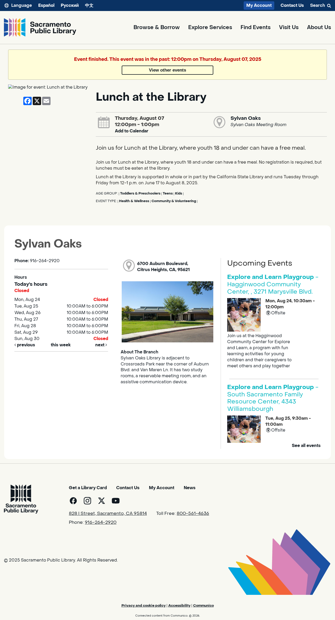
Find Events (256, 27)
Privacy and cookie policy (143, 605)
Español (46, 5)
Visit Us (289, 27)
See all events (306, 445)
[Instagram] (87, 500)
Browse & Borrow (156, 27)
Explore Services (210, 27)
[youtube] (115, 500)
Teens (168, 193)
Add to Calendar (131, 131)
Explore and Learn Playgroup (273, 284)
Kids (178, 193)
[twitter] (101, 500)
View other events (167, 70)
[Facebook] (73, 500)
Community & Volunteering (174, 201)
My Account (259, 5)
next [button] (100, 345)
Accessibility (179, 605)
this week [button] (61, 345)
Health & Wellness (134, 201)
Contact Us (292, 5)
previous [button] (25, 345)
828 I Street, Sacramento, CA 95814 (108, 513)
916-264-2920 (100, 522)
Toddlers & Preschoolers (140, 193)
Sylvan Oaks (246, 118)
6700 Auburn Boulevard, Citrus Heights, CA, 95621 (163, 266)
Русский (70, 5)
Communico (203, 605)
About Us (319, 27)
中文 (89, 5)
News (190, 487)
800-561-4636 (193, 513)
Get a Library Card (88, 487)
